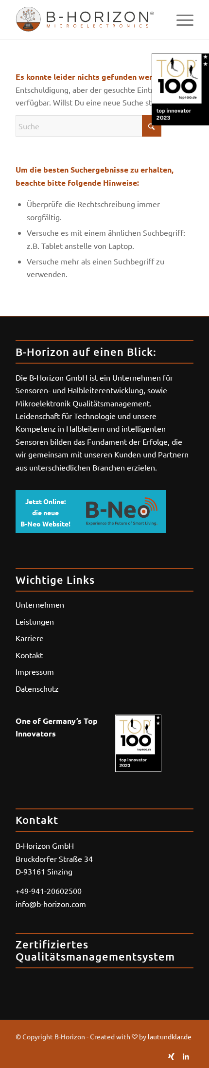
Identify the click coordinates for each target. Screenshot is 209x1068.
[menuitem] (180, 19)
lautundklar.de (170, 1036)
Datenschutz (37, 688)
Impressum (35, 671)
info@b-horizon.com (51, 904)
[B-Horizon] (86, 19)
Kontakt (29, 655)
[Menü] (180, 19)
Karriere (30, 638)
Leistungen (35, 621)
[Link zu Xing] (171, 1056)
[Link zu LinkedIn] (186, 1056)
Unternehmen (40, 604)
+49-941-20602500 (49, 890)
